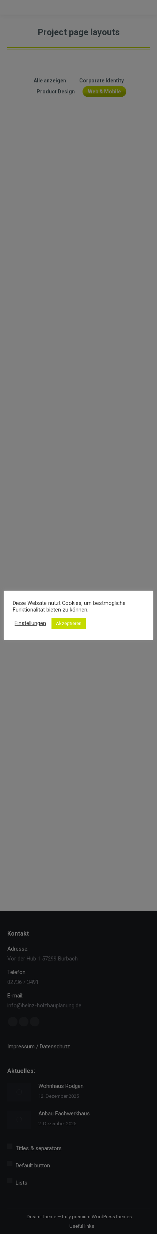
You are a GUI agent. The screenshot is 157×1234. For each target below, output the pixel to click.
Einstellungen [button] (30, 623)
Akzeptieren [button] (68, 623)
